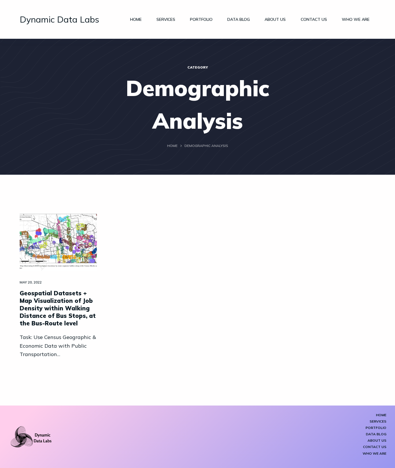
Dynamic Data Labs (59, 19)
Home (136, 19)
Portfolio (201, 19)
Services (165, 19)
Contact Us (314, 19)
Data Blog (238, 19)
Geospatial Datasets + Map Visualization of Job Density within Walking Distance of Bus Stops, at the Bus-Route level (58, 308)
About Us (275, 19)
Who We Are (356, 19)
